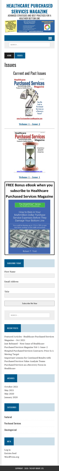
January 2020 (11, 397)
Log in (7, 449)
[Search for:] (29, 315)
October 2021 (11, 386)
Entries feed (10, 453)
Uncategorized (10, 430)
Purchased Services (12, 423)
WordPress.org (11, 456)
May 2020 (9, 393)
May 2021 (9, 390)
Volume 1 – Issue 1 (29, 177)
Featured (8, 417)
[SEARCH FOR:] (29, 44)
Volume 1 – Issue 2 (29, 124)
